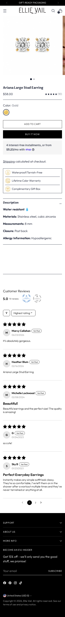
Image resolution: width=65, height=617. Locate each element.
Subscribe (55, 570)
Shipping (9, 161)
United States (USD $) (18, 595)
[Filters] (6, 313)
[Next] (58, 3)
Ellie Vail (27, 600)
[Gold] (6, 112)
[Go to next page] (41, 502)
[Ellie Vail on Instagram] (16, 583)
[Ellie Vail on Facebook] (5, 583)
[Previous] (6, 3)
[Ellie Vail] (32, 11)
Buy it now (32, 134)
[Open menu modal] (4, 10)
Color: (10, 105)
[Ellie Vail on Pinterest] (10, 583)
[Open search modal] (53, 10)
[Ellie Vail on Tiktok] (21, 583)
